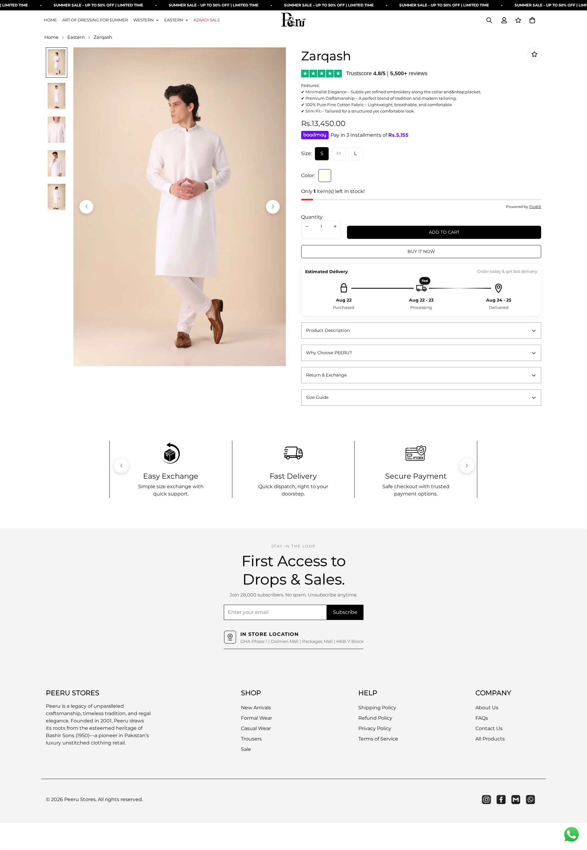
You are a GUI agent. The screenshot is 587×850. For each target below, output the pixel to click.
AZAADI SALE (207, 19)
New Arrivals (256, 707)
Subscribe (345, 612)
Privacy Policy (374, 728)
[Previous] (86, 206)
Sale (246, 749)
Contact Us (489, 728)
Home (51, 37)
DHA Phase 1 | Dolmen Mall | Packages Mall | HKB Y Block (302, 641)
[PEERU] (293, 20)
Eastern (76, 37)
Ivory (325, 175)
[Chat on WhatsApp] (571, 834)
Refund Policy (375, 718)
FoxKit (535, 206)
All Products (490, 738)
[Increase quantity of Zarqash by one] (335, 226)
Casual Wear (256, 728)
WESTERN (143, 19)
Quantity (312, 217)
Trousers (251, 738)
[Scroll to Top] (575, 817)
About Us (486, 707)
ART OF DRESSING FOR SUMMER (95, 19)
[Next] (273, 206)
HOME (50, 19)
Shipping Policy (377, 707)
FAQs (481, 718)
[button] (532, 20)
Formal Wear (256, 718)
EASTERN (173, 19)
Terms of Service (378, 738)
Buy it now (421, 251)
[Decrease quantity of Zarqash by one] (306, 226)
